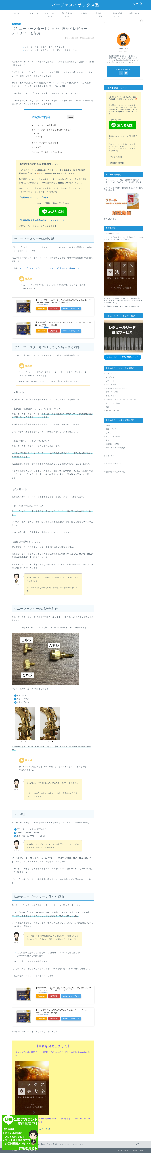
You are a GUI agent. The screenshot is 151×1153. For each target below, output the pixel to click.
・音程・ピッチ (110, 385)
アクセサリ (16, 24)
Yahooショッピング (71, 308)
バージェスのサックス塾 (75, 4)
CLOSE (70, 117)
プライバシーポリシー (113, 464)
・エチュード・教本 (112, 403)
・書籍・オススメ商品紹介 (114, 448)
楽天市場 (54, 308)
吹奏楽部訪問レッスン (118, 14)
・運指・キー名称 (111, 392)
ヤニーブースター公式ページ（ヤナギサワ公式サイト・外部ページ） (50, 268)
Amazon (41, 308)
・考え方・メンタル (112, 436)
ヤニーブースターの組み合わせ (45, 143)
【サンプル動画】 (116, 157)
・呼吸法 (107, 425)
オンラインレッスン (50, 14)
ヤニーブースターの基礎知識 (44, 125)
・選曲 (106, 407)
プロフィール (33, 13)
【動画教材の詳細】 (117, 163)
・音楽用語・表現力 (112, 444)
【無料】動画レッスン (67, 14)
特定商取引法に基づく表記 (114, 472)
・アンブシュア (110, 373)
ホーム (16, 13)
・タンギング (109, 377)
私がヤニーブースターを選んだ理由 (47, 152)
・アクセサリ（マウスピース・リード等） (120, 399)
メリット (37, 134)
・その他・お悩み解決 (113, 411)
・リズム (107, 433)
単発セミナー (109, 456)
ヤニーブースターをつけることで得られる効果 (51, 130)
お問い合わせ (134, 13)
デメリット (38, 137)
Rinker (46, 304)
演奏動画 (84, 13)
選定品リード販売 (101, 14)
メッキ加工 (36, 147)
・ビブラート (109, 381)
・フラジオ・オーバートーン (115, 388)
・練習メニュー (110, 396)
